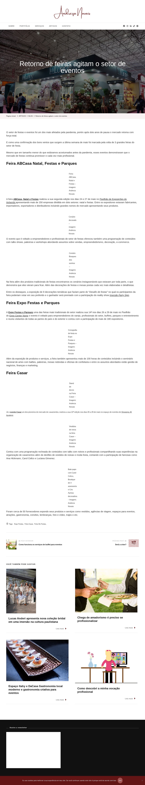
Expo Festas (18, 524)
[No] (142, 782)
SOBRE (11, 26)
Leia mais (60, 629)
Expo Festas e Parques (20, 312)
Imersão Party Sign (119, 295)
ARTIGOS (53, 26)
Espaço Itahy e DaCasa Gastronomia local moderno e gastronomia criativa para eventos (35, 689)
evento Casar (16, 412)
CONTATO (66, 26)
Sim (120, 780)
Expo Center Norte (18, 315)
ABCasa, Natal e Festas (26, 199)
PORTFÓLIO (25, 26)
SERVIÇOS (39, 26)
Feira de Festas (40, 524)
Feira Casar (29, 524)
